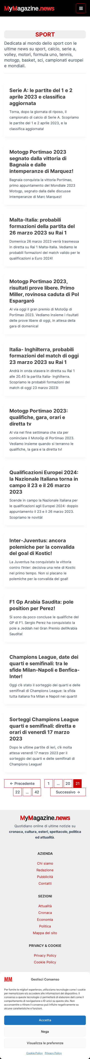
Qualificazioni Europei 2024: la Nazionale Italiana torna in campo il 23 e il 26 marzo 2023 (43, 482)
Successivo (68, 792)
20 (68, 783)
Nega (45, 1032)
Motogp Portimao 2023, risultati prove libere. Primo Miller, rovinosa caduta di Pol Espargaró (44, 291)
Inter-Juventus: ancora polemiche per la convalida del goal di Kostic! (42, 546)
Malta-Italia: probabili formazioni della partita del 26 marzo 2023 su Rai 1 (42, 226)
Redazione (45, 870)
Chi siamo (45, 863)
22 (17, 792)
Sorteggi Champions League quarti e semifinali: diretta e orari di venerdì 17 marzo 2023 (44, 729)
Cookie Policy (34, 1053)
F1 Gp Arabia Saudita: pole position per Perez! (41, 605)
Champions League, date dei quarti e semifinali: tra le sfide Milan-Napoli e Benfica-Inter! (44, 666)
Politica (45, 926)
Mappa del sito (45, 933)
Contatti (45, 883)
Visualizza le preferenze (45, 1043)
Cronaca (45, 913)
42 (37, 792)
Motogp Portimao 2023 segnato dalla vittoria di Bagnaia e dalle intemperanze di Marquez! (41, 161)
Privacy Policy (53, 1053)
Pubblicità (45, 877)
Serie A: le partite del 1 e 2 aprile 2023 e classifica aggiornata (40, 96)
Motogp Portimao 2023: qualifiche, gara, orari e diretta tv (38, 417)
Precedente (22, 783)
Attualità (45, 906)
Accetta (45, 1020)
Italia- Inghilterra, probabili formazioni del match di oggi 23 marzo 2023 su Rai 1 (44, 355)
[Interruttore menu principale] (81, 8)
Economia (45, 919)
